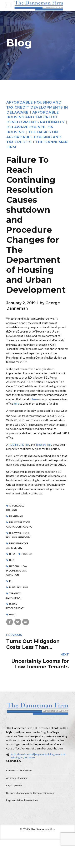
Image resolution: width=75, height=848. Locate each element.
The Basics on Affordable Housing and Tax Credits (33, 137)
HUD (11, 560)
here (35, 399)
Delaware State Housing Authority (18, 535)
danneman (16, 516)
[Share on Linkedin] (25, 622)
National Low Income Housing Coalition (16, 571)
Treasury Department (14, 595)
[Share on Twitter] (17, 622)
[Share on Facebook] (9, 622)
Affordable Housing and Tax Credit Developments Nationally (35, 117)
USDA (12, 614)
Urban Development (14, 606)
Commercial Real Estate (19, 770)
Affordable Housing (17, 778)
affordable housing (15, 508)
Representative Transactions (22, 800)
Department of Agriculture (17, 545)
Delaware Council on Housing (30, 129)
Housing (26, 554)
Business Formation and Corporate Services (30, 793)
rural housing (18, 587)
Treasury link (43, 444)
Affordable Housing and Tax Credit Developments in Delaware (37, 107)
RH (10, 581)
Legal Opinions (14, 785)
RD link (25, 444)
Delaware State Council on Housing (19, 524)
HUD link (14, 444)
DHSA (12, 554)
